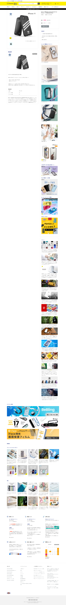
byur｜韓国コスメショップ (37, 575)
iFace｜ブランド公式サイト (38, 570)
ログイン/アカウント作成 (45, 4)
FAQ (21, 570)
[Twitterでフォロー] (31, 599)
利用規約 (21, 575)
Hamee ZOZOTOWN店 (10, 575)
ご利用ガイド (22, 568)
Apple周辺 (40, 6)
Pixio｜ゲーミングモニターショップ (39, 578)
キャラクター (34, 6)
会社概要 (21, 576)
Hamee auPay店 (9, 573)
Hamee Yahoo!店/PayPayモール (11, 570)
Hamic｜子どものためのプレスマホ (39, 576)
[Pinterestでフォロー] (35, 599)
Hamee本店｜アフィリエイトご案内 (39, 568)
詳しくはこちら (11, 537)
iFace (17, 6)
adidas (42, 14)
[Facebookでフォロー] (29, 599)
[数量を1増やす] (49, 23)
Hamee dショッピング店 (10, 578)
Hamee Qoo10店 (9, 576)
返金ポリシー (22, 581)
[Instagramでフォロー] (33, 599)
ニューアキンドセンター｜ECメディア (39, 573)
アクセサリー (28, 6)
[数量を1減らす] (44, 23)
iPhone (8, 6)
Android (13, 6)
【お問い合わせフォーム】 (53, 529)
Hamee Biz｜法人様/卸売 (10, 580)
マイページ (22, 573)
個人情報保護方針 (22, 578)
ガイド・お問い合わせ (55, 6)
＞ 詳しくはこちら (44, 39)
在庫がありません (45, 26)
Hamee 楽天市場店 (9, 568)
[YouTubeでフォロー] (36, 599)
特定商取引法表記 (22, 580)
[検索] (39, 4)
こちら (53, 520)
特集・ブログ (46, 6)
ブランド (22, 6)
